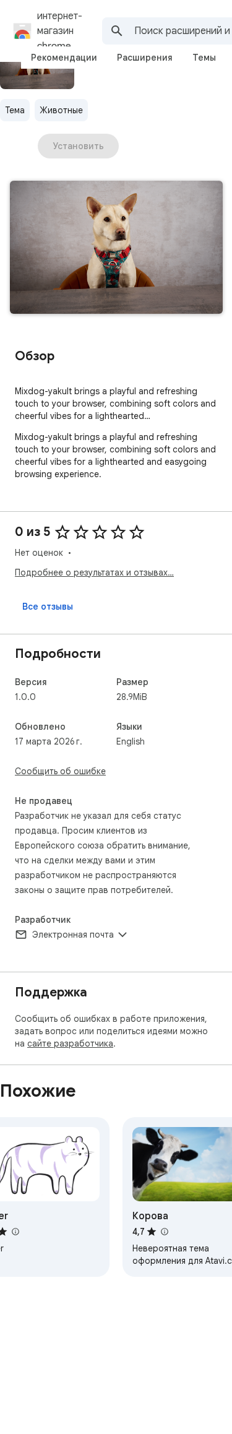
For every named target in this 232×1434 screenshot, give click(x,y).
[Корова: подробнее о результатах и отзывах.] (164, 1231)
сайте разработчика (70, 1043)
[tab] (64, 57)
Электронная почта (73, 934)
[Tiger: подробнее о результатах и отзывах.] (15, 1231)
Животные (61, 110)
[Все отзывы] (47, 606)
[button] (116, 248)
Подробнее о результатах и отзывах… (94, 572)
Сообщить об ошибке (60, 771)
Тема (15, 110)
